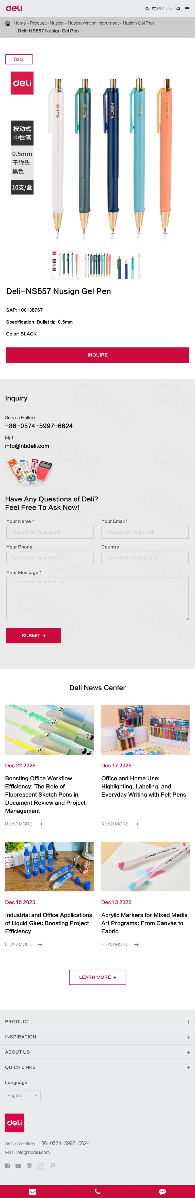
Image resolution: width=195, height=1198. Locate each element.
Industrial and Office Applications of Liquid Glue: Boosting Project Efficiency (48, 923)
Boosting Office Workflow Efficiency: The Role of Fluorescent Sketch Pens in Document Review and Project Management (45, 795)
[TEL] (97, 1191)
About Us (17, 1052)
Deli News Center (97, 687)
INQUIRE (98, 355)
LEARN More (95, 977)
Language (16, 1082)
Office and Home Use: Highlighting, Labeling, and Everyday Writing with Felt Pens (143, 787)
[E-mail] (32, 1191)
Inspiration (20, 1037)
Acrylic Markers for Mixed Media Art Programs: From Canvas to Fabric (144, 923)
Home (20, 23)
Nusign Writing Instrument (93, 23)
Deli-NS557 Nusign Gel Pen (48, 31)
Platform (165, 8)
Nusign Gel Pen (138, 23)
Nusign (57, 23)
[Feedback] (162, 1191)
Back (19, 59)
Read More (19, 824)
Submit (31, 635)
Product (38, 23)
